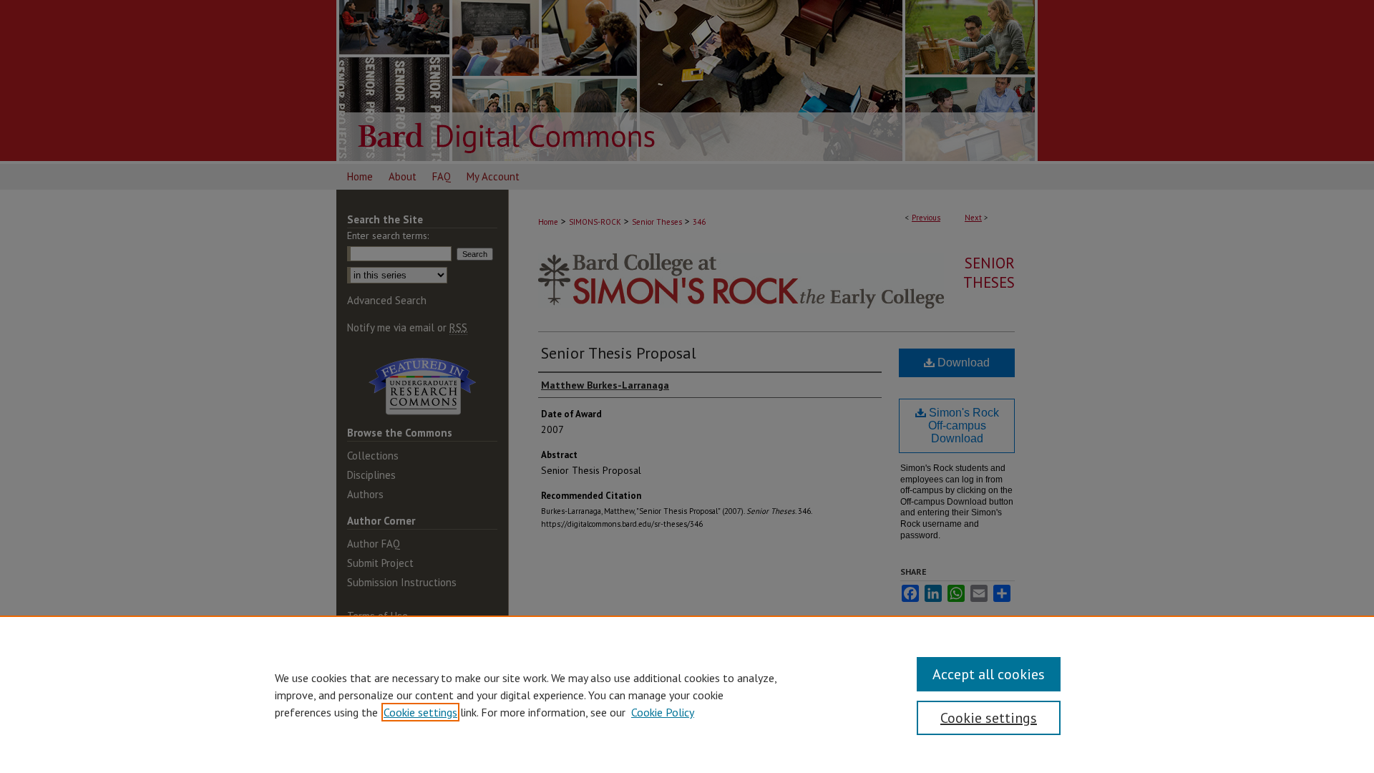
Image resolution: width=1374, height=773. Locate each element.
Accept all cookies (988, 674)
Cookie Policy (662, 712)
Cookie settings (420, 712)
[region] (687, 694)
